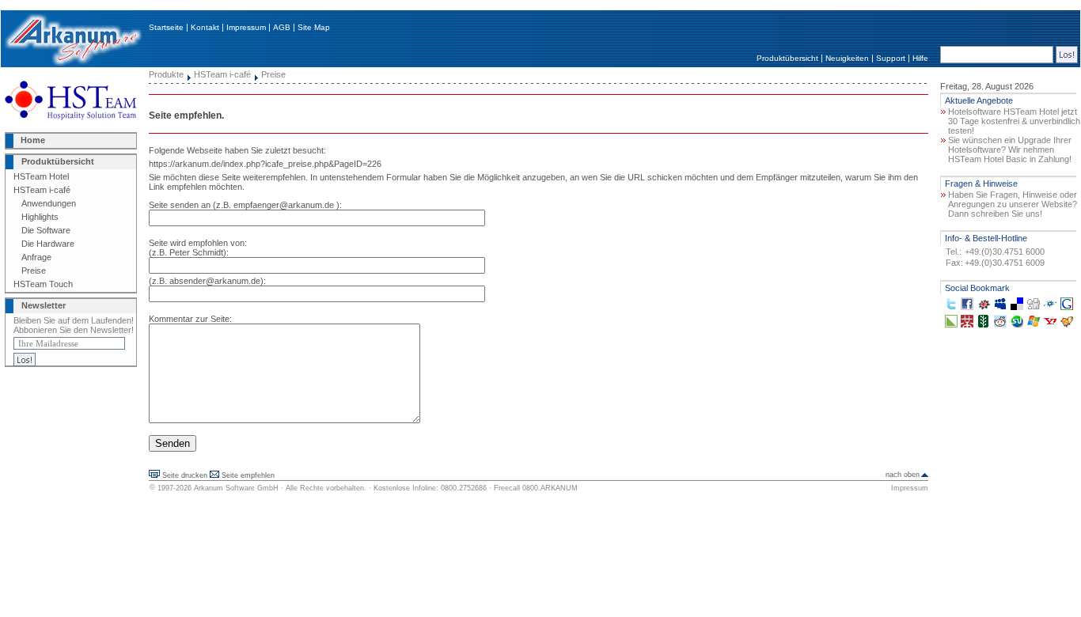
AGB (281, 27)
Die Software (45, 230)
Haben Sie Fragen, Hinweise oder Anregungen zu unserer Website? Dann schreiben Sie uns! (1012, 204)
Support (890, 58)
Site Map (314, 27)
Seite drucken (184, 475)
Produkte (166, 74)
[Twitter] (951, 307)
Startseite (166, 27)
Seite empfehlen (248, 475)
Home (33, 140)
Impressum (246, 27)
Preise (33, 270)
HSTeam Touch (43, 284)
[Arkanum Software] (73, 64)
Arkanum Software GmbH (236, 488)
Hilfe (920, 58)
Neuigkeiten (847, 58)
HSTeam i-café (41, 190)
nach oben (903, 475)
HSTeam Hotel (41, 176)
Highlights (40, 216)
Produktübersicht (787, 58)
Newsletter (43, 305)
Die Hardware (47, 243)
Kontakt (205, 27)
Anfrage (36, 257)
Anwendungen (48, 203)
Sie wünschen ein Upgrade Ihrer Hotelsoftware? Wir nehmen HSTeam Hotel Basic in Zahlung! (1010, 149)
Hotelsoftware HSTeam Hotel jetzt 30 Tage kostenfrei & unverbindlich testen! (1014, 121)
